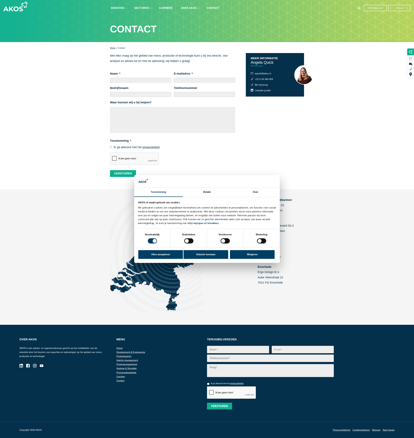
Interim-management (127, 360)
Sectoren (141, 8)
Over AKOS (188, 8)
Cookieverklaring (361, 430)
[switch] (225, 241)
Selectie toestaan (205, 254)
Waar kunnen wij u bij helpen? (131, 102)
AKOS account (375, 8)
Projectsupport (123, 356)
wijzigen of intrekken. (206, 223)
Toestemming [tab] (158, 192)
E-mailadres (183, 73)
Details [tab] (207, 192)
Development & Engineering (130, 352)
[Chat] (410, 63)
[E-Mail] (410, 58)
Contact (213, 8)
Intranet (399, 8)
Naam (115, 73)
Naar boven (389, 430)
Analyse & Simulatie (126, 368)
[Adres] (410, 74)
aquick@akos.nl (263, 73)
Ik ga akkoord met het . (137, 147)
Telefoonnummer (185, 88)
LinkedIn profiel (263, 90)
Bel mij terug (261, 84)
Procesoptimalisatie (126, 372)
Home (112, 48)
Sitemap (376, 430)
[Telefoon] (410, 69)
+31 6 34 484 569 (264, 79)
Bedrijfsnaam (119, 88)
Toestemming (120, 140)
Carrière (166, 8)
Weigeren (252, 254)
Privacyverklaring (341, 430)
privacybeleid (150, 147)
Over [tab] (255, 192)
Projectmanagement (126, 364)
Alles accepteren (160, 254)
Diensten (117, 8)
